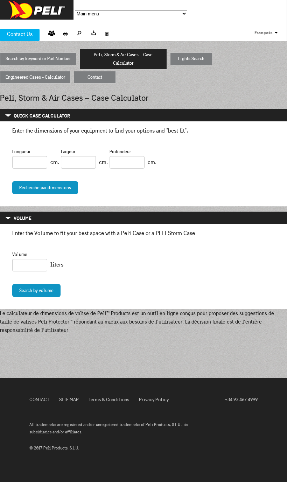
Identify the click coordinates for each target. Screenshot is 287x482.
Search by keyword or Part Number (38, 59)
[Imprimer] (65, 32)
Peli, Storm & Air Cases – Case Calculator (126, 59)
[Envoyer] (51, 32)
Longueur (21, 151)
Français (263, 32)
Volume (22, 218)
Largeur (68, 151)
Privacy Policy (154, 400)
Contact (95, 77)
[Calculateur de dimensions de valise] (107, 32)
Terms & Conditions (109, 400)
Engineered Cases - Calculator (35, 77)
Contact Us (20, 34)
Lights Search (191, 59)
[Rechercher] (79, 32)
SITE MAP (69, 400)
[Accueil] (37, 10)
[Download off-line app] (93, 32)
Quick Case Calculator (42, 116)
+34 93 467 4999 (241, 400)
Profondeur (120, 151)
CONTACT (39, 400)
